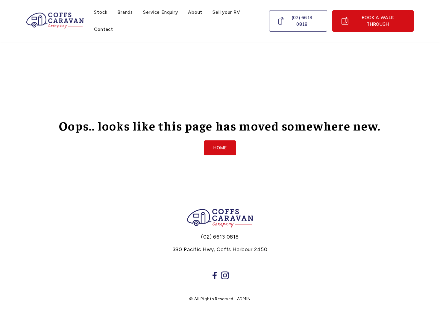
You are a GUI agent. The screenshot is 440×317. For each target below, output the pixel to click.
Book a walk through (378, 21)
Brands (125, 12)
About (195, 12)
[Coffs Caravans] (220, 218)
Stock (100, 12)
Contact (103, 29)
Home (220, 148)
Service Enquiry (160, 12)
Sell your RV (226, 12)
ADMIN (244, 298)
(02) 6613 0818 (302, 21)
